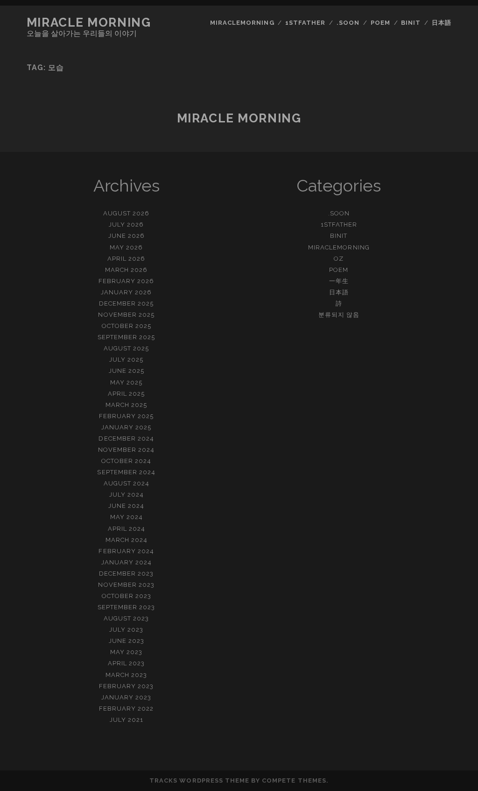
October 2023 (127, 595)
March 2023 (126, 674)
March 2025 (126, 404)
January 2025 (126, 427)
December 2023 (126, 573)
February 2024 (126, 551)
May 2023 (126, 652)
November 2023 (126, 584)
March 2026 (126, 269)
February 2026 (126, 281)
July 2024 (126, 494)
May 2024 (126, 516)
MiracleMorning (242, 22)
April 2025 (126, 393)
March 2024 (126, 539)
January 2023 (126, 697)
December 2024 (126, 438)
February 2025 (126, 416)
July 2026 (126, 224)
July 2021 (126, 719)
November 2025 (126, 314)
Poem (380, 22)
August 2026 (126, 213)
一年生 (339, 281)
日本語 (441, 22)
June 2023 (126, 640)
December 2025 (126, 303)
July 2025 (126, 359)
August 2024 (126, 483)
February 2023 (126, 686)
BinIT (411, 22)
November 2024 (126, 449)
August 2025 (126, 348)
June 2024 (126, 505)
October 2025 (127, 325)
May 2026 (126, 247)
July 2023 (126, 629)
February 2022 (126, 708)
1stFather (305, 22)
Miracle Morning (89, 22)
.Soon (348, 22)
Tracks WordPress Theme (199, 780)
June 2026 (126, 235)
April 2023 (126, 663)
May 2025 (126, 382)
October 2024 (126, 460)
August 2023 (126, 618)
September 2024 (126, 472)
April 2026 (126, 258)
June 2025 (126, 370)
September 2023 (126, 607)
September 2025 (126, 337)
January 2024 (126, 562)
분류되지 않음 (338, 314)
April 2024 (126, 528)
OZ (339, 258)
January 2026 (126, 292)
